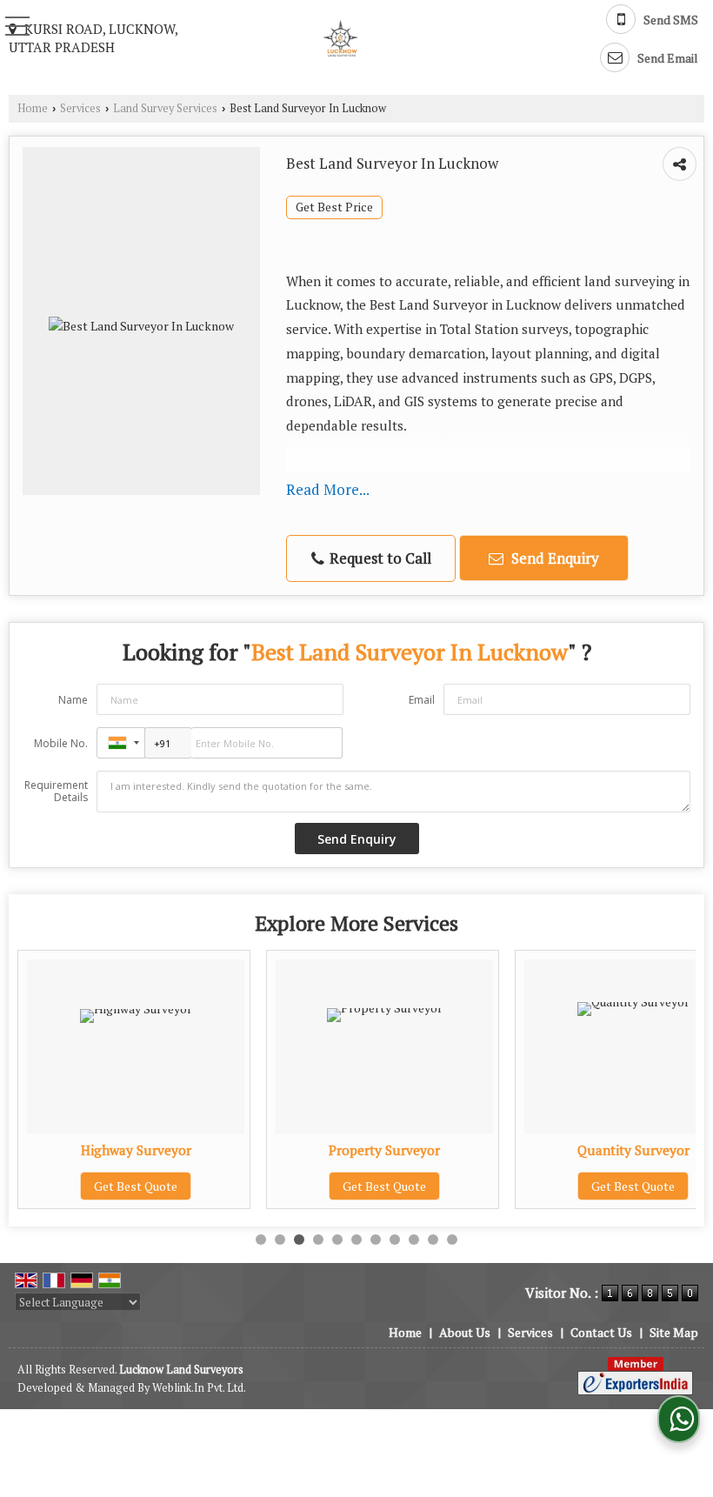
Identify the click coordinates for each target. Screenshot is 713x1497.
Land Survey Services (165, 108)
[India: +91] (121, 743)
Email (422, 699)
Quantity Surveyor (633, 1150)
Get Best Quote (135, 1186)
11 (452, 1239)
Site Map (674, 1332)
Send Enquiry (553, 558)
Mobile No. (61, 743)
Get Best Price (334, 207)
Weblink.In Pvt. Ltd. (199, 1387)
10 (433, 1239)
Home (32, 108)
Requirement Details (56, 791)
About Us (464, 1332)
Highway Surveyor (136, 1150)
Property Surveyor (384, 1150)
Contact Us (601, 1332)
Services (80, 108)
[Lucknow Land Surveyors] (339, 38)
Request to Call (378, 558)
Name (73, 699)
